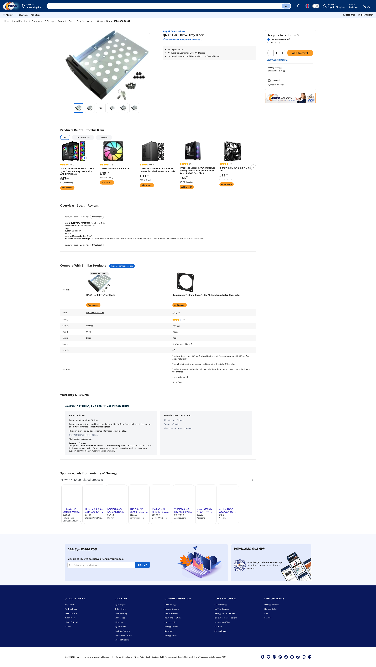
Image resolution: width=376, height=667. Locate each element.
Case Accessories (85, 21)
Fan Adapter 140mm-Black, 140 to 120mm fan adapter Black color (206, 295)
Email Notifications (122, 631)
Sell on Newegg (220, 604)
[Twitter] (268, 656)
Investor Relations (171, 609)
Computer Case (65, 21)
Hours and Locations (172, 618)
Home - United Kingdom (16, 21)
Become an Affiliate (222, 622)
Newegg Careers (171, 626)
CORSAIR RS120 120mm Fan (115, 168)
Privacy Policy (139, 657)
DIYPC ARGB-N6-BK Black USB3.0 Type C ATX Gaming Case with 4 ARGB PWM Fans (77, 171)
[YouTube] (292, 656)
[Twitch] (298, 656)
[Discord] (303, 656)
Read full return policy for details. (83, 434)
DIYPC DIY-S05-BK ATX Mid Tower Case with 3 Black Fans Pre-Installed (158, 170)
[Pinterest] (286, 656)
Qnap (100, 21)
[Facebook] (262, 656)
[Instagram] (274, 656)
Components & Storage (43, 21)
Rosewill (267, 618)
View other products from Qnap (178, 428)
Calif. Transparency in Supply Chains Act (176, 657)
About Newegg (170, 604)
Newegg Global (270, 609)
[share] (150, 33)
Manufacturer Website (174, 420)
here (137, 424)
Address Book (120, 618)
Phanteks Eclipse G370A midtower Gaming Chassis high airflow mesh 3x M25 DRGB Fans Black (197, 170)
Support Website (171, 424)
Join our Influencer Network (225, 618)
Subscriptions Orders (123, 635)
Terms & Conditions (124, 657)
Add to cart (299, 53)
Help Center (69, 604)
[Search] (286, 6)
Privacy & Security (72, 622)
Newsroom (168, 631)
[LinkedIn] (280, 656)
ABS (266, 613)
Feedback (98, 216)
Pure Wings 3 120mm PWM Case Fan (236, 169)
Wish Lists (119, 622)
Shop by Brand (220, 631)
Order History (120, 609)
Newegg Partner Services (224, 613)
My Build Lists (120, 626)
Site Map (218, 626)
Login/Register (120, 604)
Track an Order (71, 609)
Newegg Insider (170, 635)
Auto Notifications (122, 640)
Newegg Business (271, 604)
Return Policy (70, 618)
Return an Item (71, 613)
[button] (32, 6)
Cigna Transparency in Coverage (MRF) (210, 657)
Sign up (142, 564)
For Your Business (221, 609)
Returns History (121, 613)
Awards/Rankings (171, 613)
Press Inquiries (170, 622)
